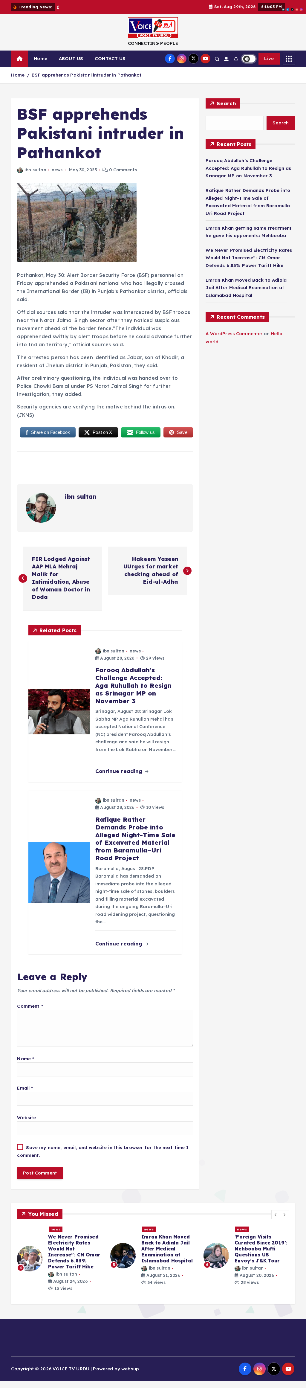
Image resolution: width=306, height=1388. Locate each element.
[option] (60, 1255)
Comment (30, 1006)
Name (25, 1058)
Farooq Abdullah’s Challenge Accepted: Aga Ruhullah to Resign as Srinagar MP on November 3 (248, 168)
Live (269, 58)
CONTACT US (110, 58)
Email (25, 1088)
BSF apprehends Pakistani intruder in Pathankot (86, 75)
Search (226, 103)
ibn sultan (35, 170)
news (57, 170)
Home (40, 58)
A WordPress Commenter (234, 333)
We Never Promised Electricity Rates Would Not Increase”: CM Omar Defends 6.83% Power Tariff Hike (249, 257)
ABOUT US (71, 58)
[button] (275, 1214)
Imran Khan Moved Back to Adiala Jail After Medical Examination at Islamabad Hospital (246, 287)
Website (26, 1117)
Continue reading (119, 771)
